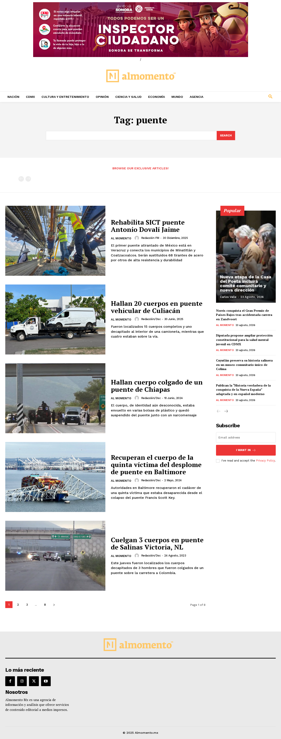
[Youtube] (46, 681)
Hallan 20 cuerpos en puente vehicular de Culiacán (156, 307)
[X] (34, 681)
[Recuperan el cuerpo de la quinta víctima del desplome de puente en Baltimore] (55, 477)
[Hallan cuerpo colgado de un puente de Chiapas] (55, 398)
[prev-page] (21, 179)
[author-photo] (137, 238)
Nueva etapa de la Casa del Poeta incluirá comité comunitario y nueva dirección (245, 283)
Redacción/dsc (151, 319)
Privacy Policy (265, 460)
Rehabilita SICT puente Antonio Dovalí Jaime (148, 226)
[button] (246, 96)
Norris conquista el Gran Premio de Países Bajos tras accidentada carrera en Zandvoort (244, 314)
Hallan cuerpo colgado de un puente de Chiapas (157, 386)
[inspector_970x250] (140, 29)
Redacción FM (150, 238)
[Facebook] (10, 681)
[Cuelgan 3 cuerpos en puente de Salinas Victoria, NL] (55, 556)
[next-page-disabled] (28, 179)
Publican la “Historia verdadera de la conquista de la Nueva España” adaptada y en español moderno (243, 389)
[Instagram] (22, 681)
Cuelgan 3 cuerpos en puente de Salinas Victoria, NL (157, 543)
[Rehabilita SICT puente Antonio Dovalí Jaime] (55, 241)
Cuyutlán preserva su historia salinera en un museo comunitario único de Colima (244, 364)
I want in (243, 450)
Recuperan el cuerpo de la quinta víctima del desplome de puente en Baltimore (156, 464)
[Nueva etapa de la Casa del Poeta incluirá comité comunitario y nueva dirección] (246, 257)
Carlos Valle (228, 297)
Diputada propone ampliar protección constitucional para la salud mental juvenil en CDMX (244, 339)
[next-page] (54, 604)
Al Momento (121, 238)
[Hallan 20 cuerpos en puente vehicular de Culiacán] (55, 319)
